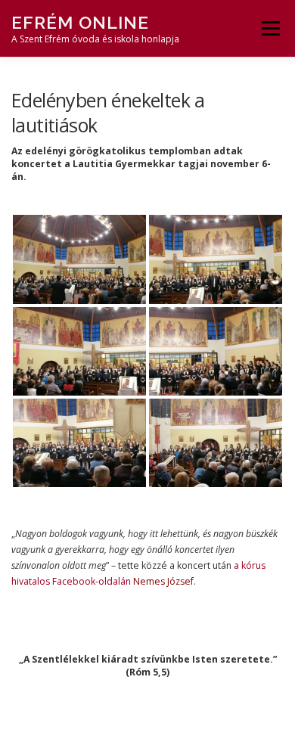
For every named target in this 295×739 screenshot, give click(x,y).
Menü (269, 28)
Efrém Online (80, 22)
